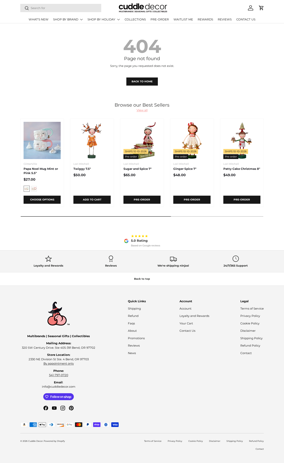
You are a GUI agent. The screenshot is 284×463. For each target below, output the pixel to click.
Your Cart (186, 323)
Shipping (134, 308)
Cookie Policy (249, 323)
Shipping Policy (251, 338)
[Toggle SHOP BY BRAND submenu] (81, 19)
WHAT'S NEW (38, 19)
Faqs (131, 323)
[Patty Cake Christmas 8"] (241, 140)
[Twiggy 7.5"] (92, 140)
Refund (133, 316)
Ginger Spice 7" (184, 169)
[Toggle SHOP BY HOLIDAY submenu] (118, 19)
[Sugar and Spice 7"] (142, 140)
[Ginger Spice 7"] (191, 140)
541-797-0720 (58, 375)
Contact (246, 353)
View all (142, 110)
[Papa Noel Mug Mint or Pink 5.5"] (42, 140)
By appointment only (58, 363)
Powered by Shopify (54, 441)
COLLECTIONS (135, 19)
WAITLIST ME (183, 19)
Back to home (142, 81)
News (132, 353)
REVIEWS (225, 19)
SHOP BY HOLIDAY (101, 19)
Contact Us (187, 331)
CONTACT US (245, 19)
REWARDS (205, 19)
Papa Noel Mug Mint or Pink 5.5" (41, 171)
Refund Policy (250, 345)
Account (185, 308)
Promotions (136, 338)
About (132, 331)
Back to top (142, 278)
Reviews (134, 345)
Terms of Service (252, 308)
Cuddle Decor (35, 441)
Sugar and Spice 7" (137, 169)
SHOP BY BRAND (65, 19)
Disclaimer (248, 331)
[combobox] (60, 8)
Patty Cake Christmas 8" (241, 169)
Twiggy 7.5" (82, 169)
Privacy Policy (250, 316)
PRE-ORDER (160, 19)
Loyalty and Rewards (194, 316)
